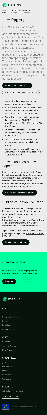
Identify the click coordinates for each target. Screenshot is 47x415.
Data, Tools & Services (20, 10)
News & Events (8, 329)
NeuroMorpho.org (20, 220)
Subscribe (6, 396)
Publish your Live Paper (16, 85)
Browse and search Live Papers (19, 92)
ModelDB (35, 220)
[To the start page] (11, 5)
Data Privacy (7, 350)
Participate (6, 325)
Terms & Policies (9, 346)
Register (9, 281)
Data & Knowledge (9, 13)
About (4, 313)
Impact (5, 321)
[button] (41, 5)
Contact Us (6, 342)
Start (4, 10)
